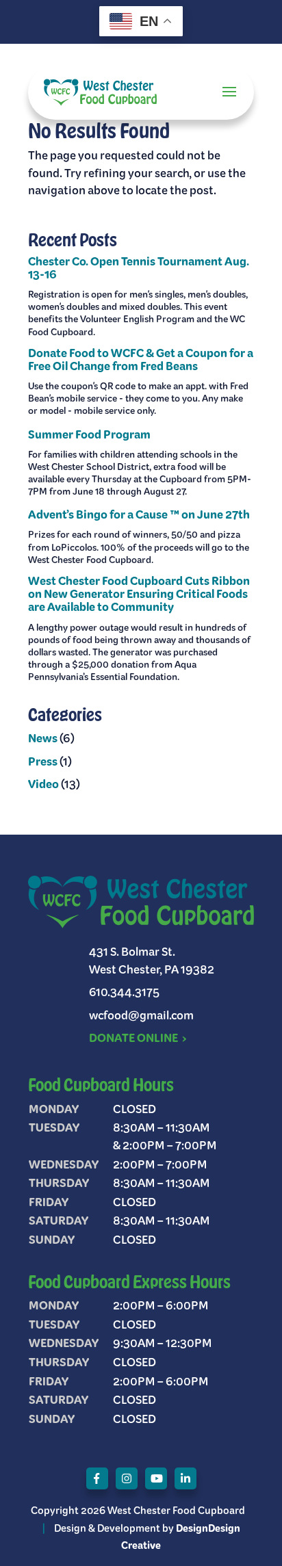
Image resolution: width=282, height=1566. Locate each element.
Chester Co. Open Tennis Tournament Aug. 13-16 (138, 269)
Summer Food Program (89, 435)
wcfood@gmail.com (141, 1016)
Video (43, 785)
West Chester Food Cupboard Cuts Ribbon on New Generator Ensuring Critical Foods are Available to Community (139, 595)
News (42, 739)
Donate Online (133, 1039)
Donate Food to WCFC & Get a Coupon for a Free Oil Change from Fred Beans (140, 361)
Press (42, 762)
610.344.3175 (124, 993)
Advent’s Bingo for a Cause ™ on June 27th (139, 515)
